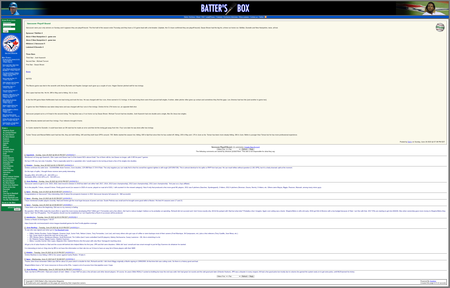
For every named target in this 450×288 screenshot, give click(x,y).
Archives (192, 17)
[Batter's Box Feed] (266, 17)
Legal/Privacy (210, 17)
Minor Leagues (244, 17)
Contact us (254, 17)
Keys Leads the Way (9, 78)
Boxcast (6, 147)
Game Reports (8, 158)
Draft (5, 153)
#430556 (69, 259)
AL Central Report (9, 132)
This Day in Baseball (10, 193)
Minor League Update (11, 176)
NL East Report (8, 181)
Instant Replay (8, 170)
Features (219, 17)
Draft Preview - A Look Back (11, 123)
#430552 (74, 228)
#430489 (67, 205)
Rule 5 (5, 191)
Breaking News (8, 149)
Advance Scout (8, 130)
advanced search (14, 207)
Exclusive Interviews (231, 17)
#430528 (72, 217)
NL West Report (9, 183)
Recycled (6, 189)
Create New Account (252, 147)
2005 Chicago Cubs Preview (11, 82)
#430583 (76, 269)
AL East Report (8, 134)
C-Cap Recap (8, 151)
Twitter (261, 17)
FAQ (203, 17)
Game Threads (8, 160)
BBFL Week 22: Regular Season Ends (9, 100)
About (198, 17)
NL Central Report (9, 178)
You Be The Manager (11, 199)
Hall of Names (8, 166)
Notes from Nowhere (10, 185)
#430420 (70, 155)
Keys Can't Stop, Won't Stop (11, 65)
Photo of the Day (9, 187)
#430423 (73, 181)
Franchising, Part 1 (8, 86)
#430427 (66, 192)
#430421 (68, 165)
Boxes (28, 72)
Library (5, 174)
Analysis (6, 139)
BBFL (5, 145)
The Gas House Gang (9, 90)
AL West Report (9, 137)
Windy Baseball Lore (10, 197)
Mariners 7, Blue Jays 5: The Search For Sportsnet (11, 95)
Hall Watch (7, 168)
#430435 (67, 198)
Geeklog (433, 281)
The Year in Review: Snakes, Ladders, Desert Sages (11, 73)
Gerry (410, 142)
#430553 (69, 252)
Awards (5, 143)
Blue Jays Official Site (11, 53)
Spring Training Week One (10, 105)
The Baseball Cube (61, 230)
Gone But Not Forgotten (8, 163)
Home (186, 17)
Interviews (6, 172)
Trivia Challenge (9, 195)
